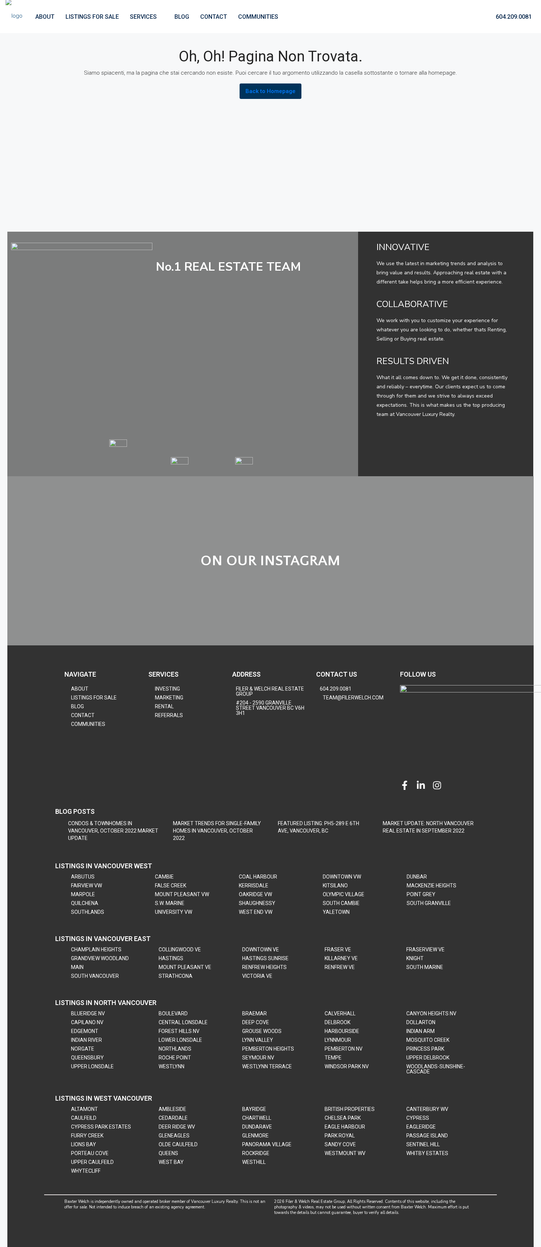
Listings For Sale (92, 16)
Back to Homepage (270, 91)
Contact (213, 16)
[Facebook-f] (404, 785)
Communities (258, 16)
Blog (181, 16)
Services (143, 16)
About (44, 16)
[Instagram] (437, 785)
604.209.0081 (513, 16)
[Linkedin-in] (420, 785)
